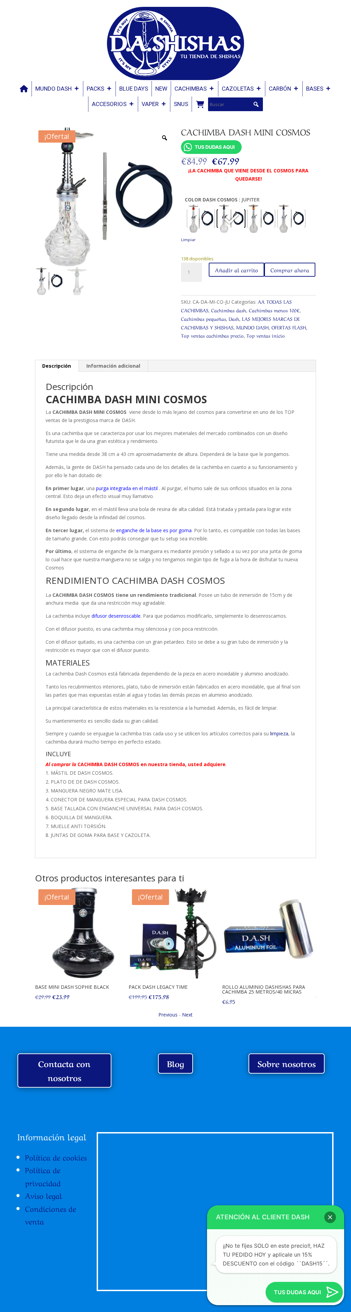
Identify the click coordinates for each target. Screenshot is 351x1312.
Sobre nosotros (286, 1063)
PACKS (95, 88)
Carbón (280, 88)
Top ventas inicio (265, 335)
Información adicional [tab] (113, 366)
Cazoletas (238, 88)
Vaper (150, 104)
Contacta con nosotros (64, 1070)
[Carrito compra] (200, 104)
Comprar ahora (289, 269)
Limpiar (188, 239)
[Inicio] (24, 88)
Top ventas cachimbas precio (212, 335)
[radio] (201, 218)
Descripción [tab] (56, 366)
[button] (256, 104)
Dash (234, 318)
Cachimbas (190, 88)
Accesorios (109, 104)
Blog (175, 1063)
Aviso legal (43, 1195)
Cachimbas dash (228, 309)
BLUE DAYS (133, 88)
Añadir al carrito (236, 269)
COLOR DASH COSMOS (211, 199)
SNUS (181, 104)
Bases (314, 88)
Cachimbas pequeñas (203, 318)
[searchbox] (235, 104)
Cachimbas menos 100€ (274, 309)
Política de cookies (56, 1156)
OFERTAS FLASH (288, 327)
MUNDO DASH (53, 88)
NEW (161, 88)
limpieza (278, 733)
